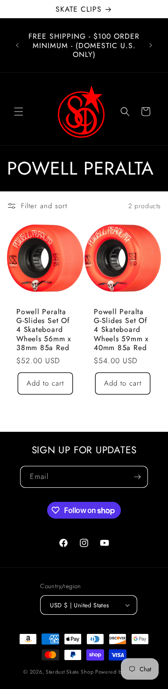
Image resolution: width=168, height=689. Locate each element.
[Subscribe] (137, 477)
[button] (18, 111)
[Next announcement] (150, 45)
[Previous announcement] (17, 45)
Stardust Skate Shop (69, 671)
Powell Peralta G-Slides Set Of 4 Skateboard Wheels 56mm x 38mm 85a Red (43, 329)
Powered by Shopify (120, 671)
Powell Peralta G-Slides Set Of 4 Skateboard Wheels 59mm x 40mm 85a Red (121, 329)
